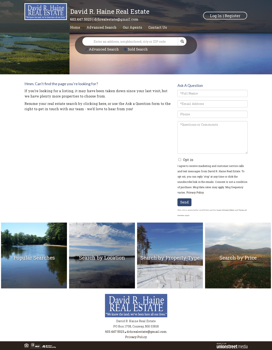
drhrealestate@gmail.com (116, 19)
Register (232, 15)
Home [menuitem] (75, 27)
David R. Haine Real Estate (109, 11)
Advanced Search (104, 49)
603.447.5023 (81, 19)
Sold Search (138, 49)
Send (184, 202)
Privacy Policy (195, 192)
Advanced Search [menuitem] (101, 27)
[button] (182, 41)
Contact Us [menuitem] (157, 27)
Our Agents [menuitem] (132, 27)
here (102, 103)
